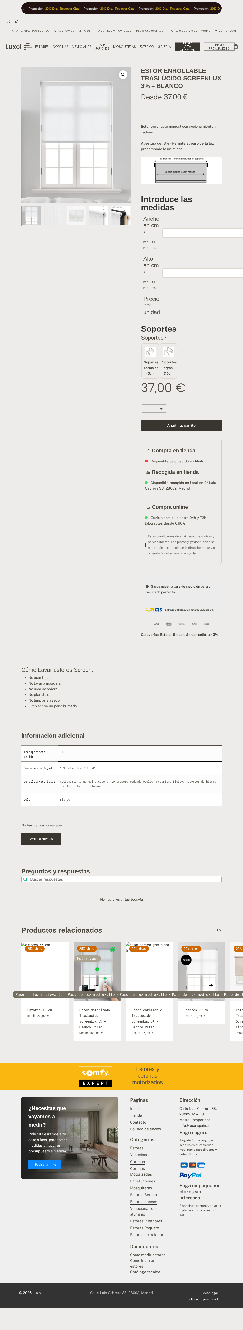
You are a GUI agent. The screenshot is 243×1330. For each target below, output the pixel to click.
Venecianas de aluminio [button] (143, 1211)
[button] (123, 74)
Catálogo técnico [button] (145, 1272)
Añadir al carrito (181, 425)
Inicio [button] (135, 1108)
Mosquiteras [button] (141, 1188)
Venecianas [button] (140, 1155)
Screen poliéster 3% (202, 634)
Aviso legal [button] (210, 1293)
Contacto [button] (138, 1122)
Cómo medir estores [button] (147, 1255)
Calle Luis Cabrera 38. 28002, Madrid (121, 1293)
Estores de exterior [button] (146, 1235)
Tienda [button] (136, 1115)
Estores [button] (136, 1148)
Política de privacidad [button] (202, 1299)
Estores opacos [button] (143, 1201)
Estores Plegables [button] (146, 1221)
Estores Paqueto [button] (144, 1228)
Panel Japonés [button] (142, 1181)
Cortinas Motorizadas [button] (141, 1171)
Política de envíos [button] (145, 1129)
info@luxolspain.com (196, 1126)
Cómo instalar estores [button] (142, 1263)
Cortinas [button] (137, 1161)
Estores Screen (172, 634)
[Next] (123, 216)
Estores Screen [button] (143, 1195)
